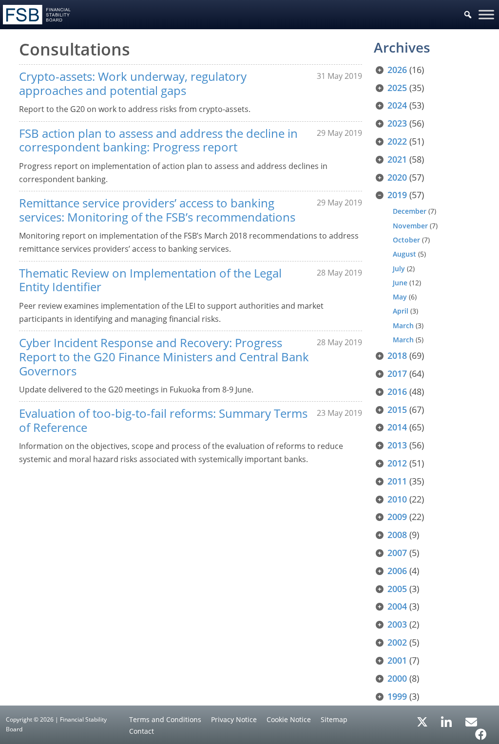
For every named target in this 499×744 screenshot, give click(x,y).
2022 (397, 141)
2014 (397, 427)
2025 (397, 87)
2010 (397, 499)
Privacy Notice (234, 719)
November (410, 225)
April (400, 311)
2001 (397, 660)
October (406, 239)
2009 (397, 516)
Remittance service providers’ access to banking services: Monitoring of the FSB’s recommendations (157, 210)
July (399, 268)
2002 (397, 642)
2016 (397, 391)
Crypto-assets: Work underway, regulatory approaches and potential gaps (133, 83)
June (400, 282)
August (404, 254)
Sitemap (334, 719)
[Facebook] (481, 731)
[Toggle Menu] (486, 14)
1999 (397, 696)
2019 (397, 195)
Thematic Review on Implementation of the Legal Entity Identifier (150, 280)
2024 (397, 105)
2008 (397, 534)
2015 (397, 409)
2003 (397, 624)
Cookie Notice (289, 719)
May (400, 296)
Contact (141, 731)
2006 (397, 571)
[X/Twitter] (422, 721)
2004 (397, 606)
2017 (397, 373)
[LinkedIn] (446, 719)
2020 (397, 177)
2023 (397, 123)
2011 (397, 481)
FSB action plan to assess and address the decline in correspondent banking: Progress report (158, 140)
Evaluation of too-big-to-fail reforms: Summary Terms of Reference (163, 420)
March (403, 325)
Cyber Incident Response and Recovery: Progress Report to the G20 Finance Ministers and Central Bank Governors (164, 357)
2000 (397, 678)
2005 (397, 589)
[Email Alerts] (471, 721)
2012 (397, 463)
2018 (397, 355)
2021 (397, 159)
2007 (397, 552)
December (409, 211)
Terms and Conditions (165, 719)
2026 (397, 69)
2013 (397, 445)
